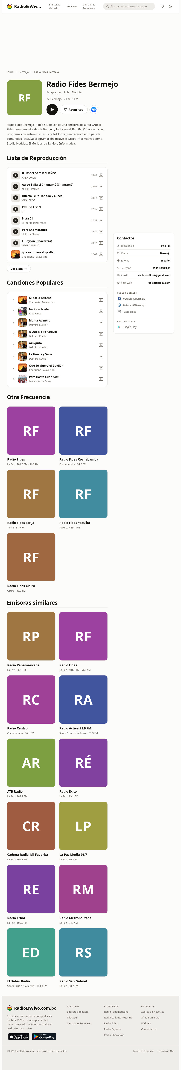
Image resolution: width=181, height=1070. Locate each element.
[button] (31, 430)
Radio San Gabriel (73, 981)
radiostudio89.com (158, 282)
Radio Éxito (68, 791)
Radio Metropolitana (75, 918)
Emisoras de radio (54, 6)
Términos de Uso (165, 1051)
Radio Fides (16, 459)
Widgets (146, 1023)
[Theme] (170, 6)
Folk (66, 92)
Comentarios (148, 1029)
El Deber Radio (18, 981)
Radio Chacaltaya (114, 1035)
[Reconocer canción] (93, 109)
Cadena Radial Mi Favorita (27, 854)
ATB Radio (15, 791)
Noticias (77, 92)
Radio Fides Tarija (20, 523)
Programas (54, 92)
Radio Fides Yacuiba (74, 523)
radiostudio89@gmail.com (154, 275)
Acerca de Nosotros (152, 1011)
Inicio (10, 72)
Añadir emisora (150, 1017)
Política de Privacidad (143, 1051)
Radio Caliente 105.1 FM (118, 1017)
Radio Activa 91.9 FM (75, 728)
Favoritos (76, 109)
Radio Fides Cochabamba (78, 459)
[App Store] (19, 1036)
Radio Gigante (112, 1029)
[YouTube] (101, 175)
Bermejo (24, 72)
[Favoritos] (162, 6)
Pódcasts (72, 6)
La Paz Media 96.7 (73, 854)
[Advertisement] (90, 42)
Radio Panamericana (23, 665)
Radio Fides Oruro (21, 586)
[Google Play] (44, 1036)
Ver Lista (17, 269)
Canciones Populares (89, 6)
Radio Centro (17, 728)
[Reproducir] (52, 109)
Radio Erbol (16, 918)
